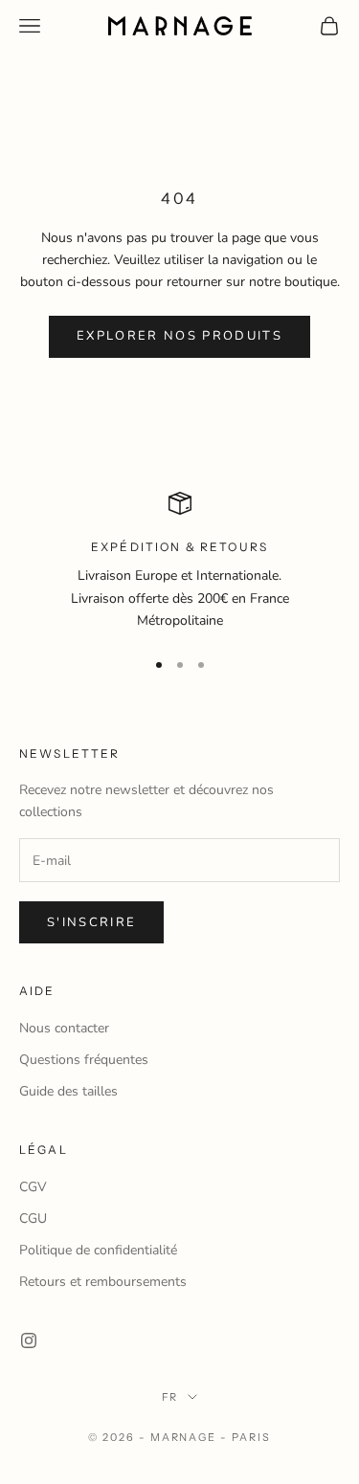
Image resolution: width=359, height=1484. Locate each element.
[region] (179, 561)
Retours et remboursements (103, 1282)
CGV (33, 1187)
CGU (33, 1218)
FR (170, 1397)
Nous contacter (64, 1028)
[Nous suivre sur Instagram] (28, 1340)
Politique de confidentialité (98, 1250)
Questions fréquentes (83, 1060)
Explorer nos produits (179, 335)
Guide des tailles (68, 1091)
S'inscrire (91, 922)
